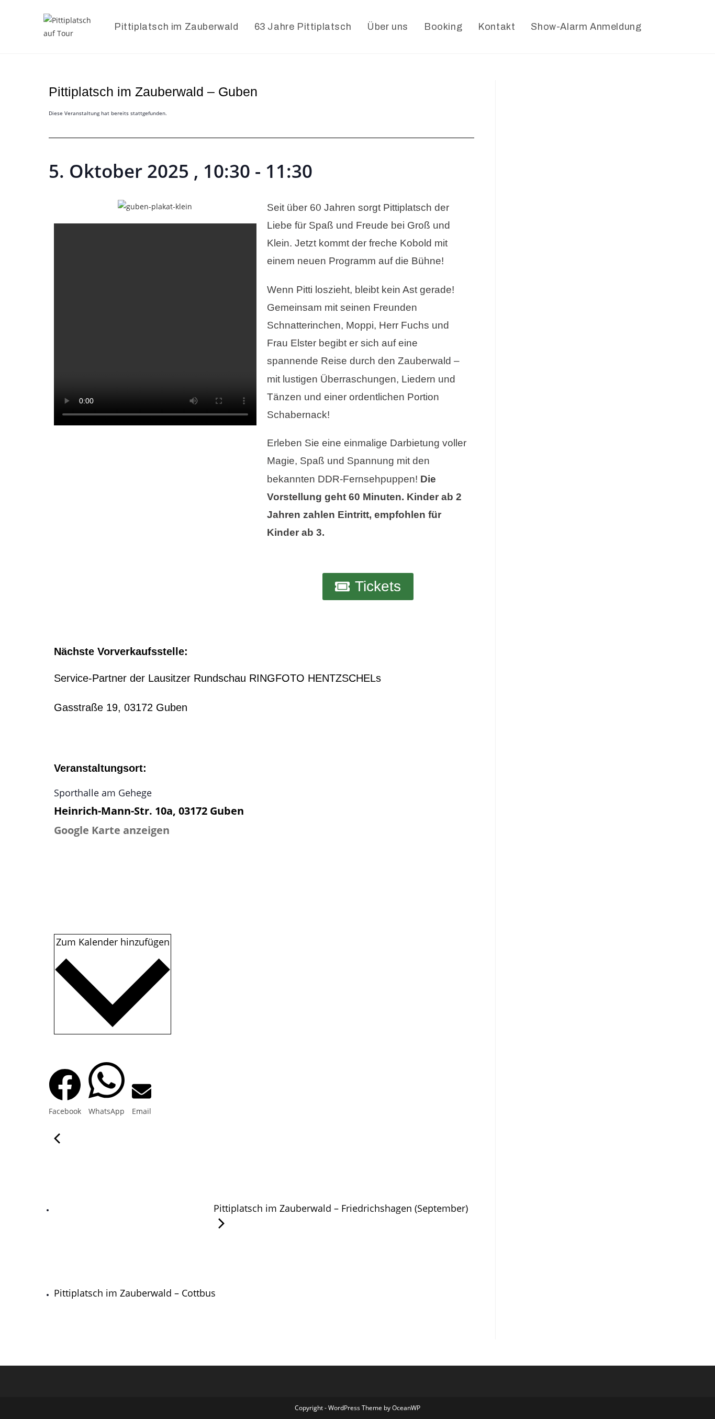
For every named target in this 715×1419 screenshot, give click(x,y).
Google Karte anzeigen (112, 830)
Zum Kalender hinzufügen (113, 942)
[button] (65, 1093)
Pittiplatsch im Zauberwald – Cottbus (136, 1293)
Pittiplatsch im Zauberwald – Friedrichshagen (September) (339, 1208)
